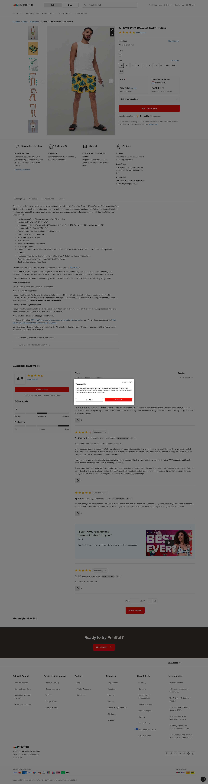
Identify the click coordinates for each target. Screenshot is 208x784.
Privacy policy (127, 382)
